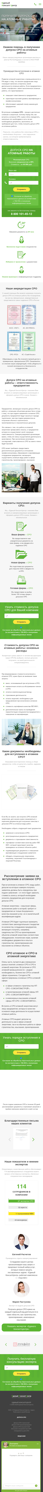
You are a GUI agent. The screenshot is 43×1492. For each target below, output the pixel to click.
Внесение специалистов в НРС (21, 1429)
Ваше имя (12, 170)
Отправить (21, 189)
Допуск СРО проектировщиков (21, 1425)
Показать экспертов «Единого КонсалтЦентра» (21, 1327)
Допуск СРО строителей (21, 1423)
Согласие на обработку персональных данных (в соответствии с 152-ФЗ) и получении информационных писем (21, 632)
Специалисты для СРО (21, 1431)
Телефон (12, 179)
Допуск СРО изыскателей (21, 1427)
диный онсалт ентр (9, 4)
